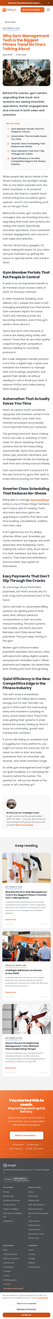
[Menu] (48, 9)
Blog (5, 1250)
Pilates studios (34, 1225)
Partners (31, 1263)
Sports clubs (33, 1238)
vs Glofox (7, 1271)
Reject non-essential (26, 1303)
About (30, 1250)
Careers (31, 1258)
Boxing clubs (33, 1200)
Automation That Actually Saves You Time (29, 138)
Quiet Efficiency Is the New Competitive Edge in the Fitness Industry (28, 161)
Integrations (8, 1221)
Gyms (30, 1192)
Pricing (6, 1192)
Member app (8, 1196)
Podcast (6, 1284)
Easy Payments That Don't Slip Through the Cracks (27, 152)
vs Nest (6, 1275)
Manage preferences (26, 1309)
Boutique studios (35, 1209)
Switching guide (10, 1280)
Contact (31, 1254)
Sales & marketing (10, 1209)
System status (34, 1267)
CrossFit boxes (34, 1229)
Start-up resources (11, 1258)
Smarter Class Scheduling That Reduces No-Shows (28, 145)
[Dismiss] (48, 3)
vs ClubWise (8, 1267)
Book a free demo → (32, 9)
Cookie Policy (42, 1298)
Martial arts (33, 1196)
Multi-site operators (36, 1204)
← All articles (9, 22)
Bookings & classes (11, 1200)
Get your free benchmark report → (25, 3)
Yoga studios (34, 1221)
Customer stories (10, 1254)
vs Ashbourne (9, 1263)
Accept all (26, 1315)
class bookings (39, 499)
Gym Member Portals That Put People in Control (27, 130)
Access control (9, 1204)
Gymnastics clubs (36, 1234)
